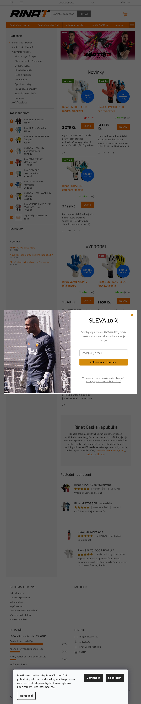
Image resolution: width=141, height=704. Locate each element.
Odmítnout (93, 678)
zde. (53, 687)
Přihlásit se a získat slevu (103, 362)
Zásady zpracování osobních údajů (103, 381)
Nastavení (26, 696)
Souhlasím (114, 678)
